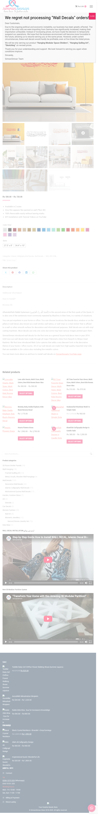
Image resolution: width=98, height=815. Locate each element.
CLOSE (92, 16)
